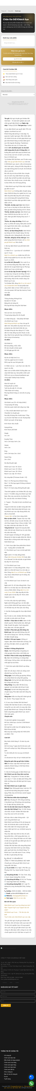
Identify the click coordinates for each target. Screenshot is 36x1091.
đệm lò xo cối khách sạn (19, 572)
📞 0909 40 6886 (18, 59)
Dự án (6, 1076)
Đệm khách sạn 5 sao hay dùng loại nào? (17, 905)
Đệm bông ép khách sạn (12, 323)
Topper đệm (8, 516)
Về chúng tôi (7, 1055)
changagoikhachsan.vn (20, 896)
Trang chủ (3, 11)
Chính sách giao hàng (10, 1065)
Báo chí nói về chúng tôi (10, 1074)
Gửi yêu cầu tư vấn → (18, 62)
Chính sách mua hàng (10, 1062)
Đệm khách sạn (9, 191)
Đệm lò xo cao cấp (20, 898)
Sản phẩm (10, 11)
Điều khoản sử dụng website (12, 1060)
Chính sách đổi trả (9, 1069)
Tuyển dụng (7, 1079)
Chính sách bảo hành (10, 1067)
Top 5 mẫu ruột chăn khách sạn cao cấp (17, 917)
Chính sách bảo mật (9, 1057)
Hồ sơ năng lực (8, 1072)
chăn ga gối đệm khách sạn (16, 162)
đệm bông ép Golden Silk (16, 557)
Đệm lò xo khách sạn (11, 255)
